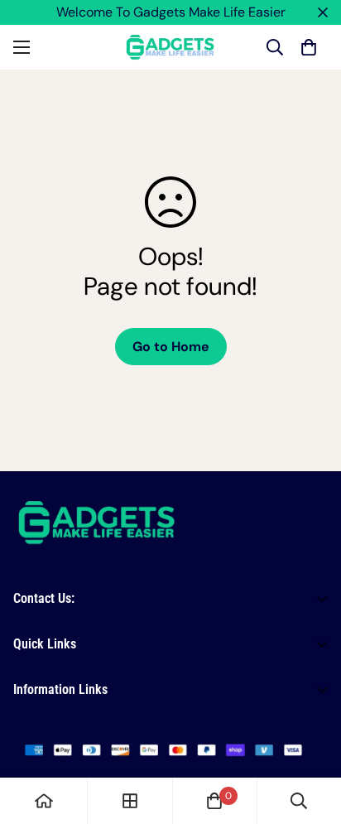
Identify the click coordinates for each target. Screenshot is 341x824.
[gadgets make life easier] (170, 47)
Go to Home (170, 346)
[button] (309, 47)
